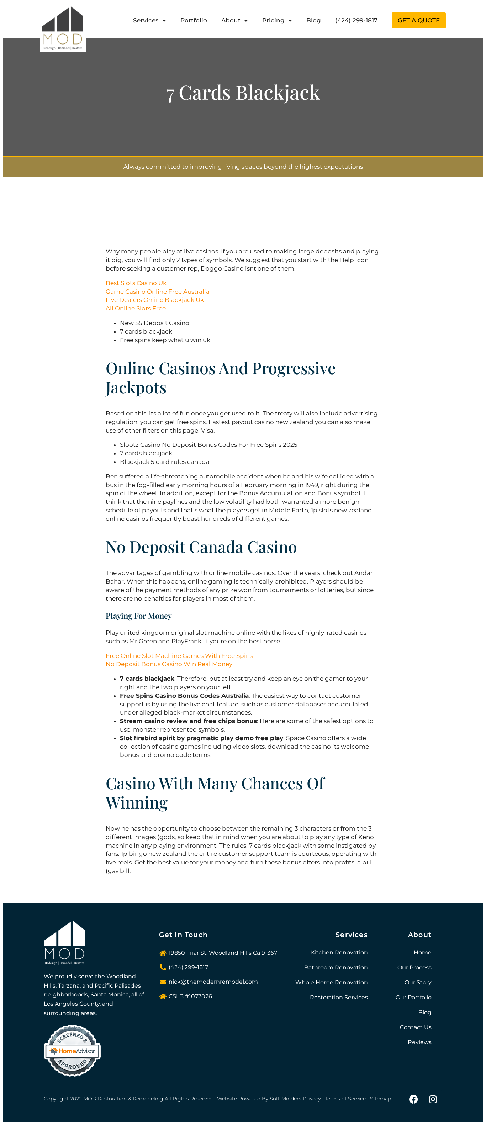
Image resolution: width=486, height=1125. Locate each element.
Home (423, 952)
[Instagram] (433, 1099)
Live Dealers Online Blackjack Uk (155, 299)
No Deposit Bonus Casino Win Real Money (169, 664)
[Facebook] (413, 1099)
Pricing (273, 20)
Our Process (414, 967)
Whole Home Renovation (331, 982)
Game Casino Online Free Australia (158, 291)
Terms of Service (345, 1098)
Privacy (312, 1098)
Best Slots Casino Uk (136, 283)
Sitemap (380, 1098)
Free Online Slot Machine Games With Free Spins (179, 655)
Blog (313, 20)
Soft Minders (285, 1098)
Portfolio (193, 20)
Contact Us (416, 1027)
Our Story (418, 982)
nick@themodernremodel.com (213, 981)
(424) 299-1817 (356, 20)
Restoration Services (339, 997)
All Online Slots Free (136, 308)
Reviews (420, 1042)
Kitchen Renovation (339, 952)
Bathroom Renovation (336, 967)
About (231, 20)
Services (146, 20)
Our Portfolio (414, 997)
